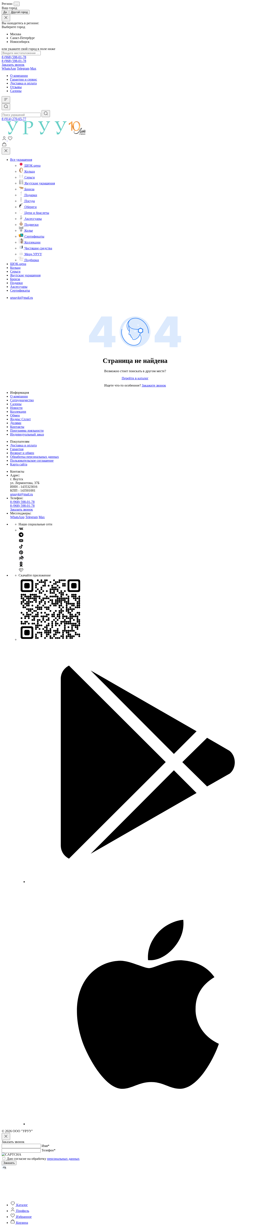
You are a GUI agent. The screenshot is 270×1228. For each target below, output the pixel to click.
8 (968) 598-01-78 (14, 57)
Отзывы (16, 87)
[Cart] (4, 145)
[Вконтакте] (21, 530)
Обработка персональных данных (34, 456)
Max (33, 68)
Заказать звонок (13, 64)
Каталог (21, 1205)
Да (5, 12)
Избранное (23, 1217)
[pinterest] (21, 554)
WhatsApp (9, 68)
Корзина (21, 1222)
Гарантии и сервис (23, 79)
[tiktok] (21, 548)
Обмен (15, 415)
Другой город (19, 12)
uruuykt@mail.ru (21, 297)
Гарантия (16, 449)
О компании (19, 75)
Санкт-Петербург (22, 38)
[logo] (48, 133)
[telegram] (21, 536)
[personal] (5, 139)
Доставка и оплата (23, 83)
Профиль (22, 1211)
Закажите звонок (154, 385)
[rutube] (21, 559)
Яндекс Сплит (20, 419)
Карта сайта (18, 464)
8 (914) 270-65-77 (14, 119)
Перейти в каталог (135, 378)
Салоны (16, 91)
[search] (46, 113)
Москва (15, 34)
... (16, 3)
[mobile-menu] (6, 99)
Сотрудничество (22, 400)
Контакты (17, 427)
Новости (16, 408)
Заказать (9, 1162)
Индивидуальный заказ (27, 434)
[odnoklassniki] (21, 565)
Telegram (23, 68)
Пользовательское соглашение (32, 460)
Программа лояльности (27, 430)
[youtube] (21, 542)
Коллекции (18, 411)
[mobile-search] (6, 106)
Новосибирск (20, 41)
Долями (15, 423)
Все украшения (21, 159)
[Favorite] (10, 139)
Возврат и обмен (22, 453)
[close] (6, 17)
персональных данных (63, 1158)
